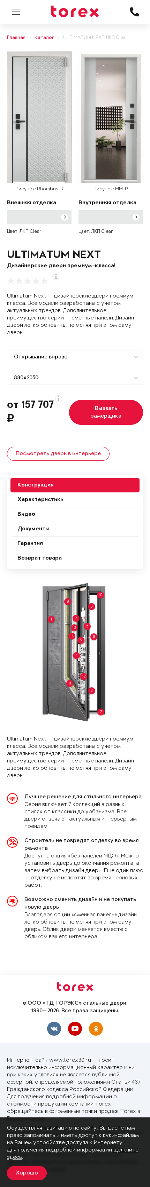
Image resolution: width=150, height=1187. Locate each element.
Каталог (44, 37)
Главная (16, 37)
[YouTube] (75, 1029)
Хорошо (27, 1173)
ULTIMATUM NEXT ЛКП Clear (95, 37)
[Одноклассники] (96, 1029)
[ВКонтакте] (54, 1029)
